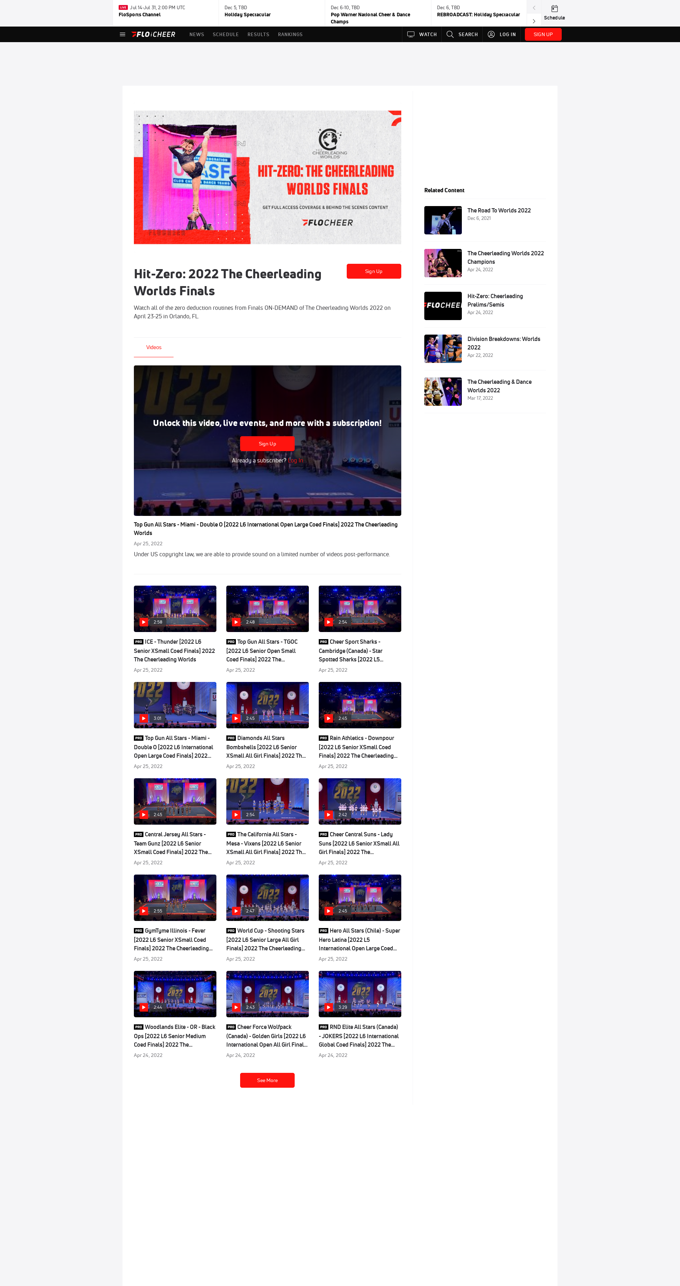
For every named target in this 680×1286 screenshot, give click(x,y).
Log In (295, 460)
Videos (154, 347)
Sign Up (373, 271)
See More (267, 1080)
